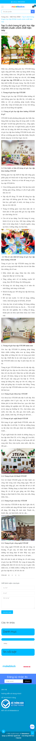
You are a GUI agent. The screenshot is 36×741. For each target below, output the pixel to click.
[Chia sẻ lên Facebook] (9, 575)
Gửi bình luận (7, 612)
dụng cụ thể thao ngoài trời (11, 736)
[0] (33, 6)
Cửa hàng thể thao (28, 736)
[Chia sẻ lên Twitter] (12, 575)
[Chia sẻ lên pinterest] (15, 575)
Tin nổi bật (9, 651)
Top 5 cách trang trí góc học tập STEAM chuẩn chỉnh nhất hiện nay (18, 28)
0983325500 (21, 2)
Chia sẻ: (4, 575)
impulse (18, 738)
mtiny (5, 643)
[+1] (19, 575)
